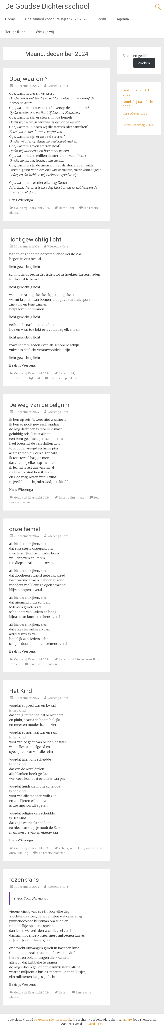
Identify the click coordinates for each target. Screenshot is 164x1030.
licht (71, 208)
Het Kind (20, 690)
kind (71, 659)
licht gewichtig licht (35, 239)
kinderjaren (83, 659)
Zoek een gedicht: (136, 56)
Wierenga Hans (58, 86)
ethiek (63, 848)
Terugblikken (15, 32)
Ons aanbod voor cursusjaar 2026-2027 (56, 19)
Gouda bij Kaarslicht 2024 (32, 208)
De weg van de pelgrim (39, 404)
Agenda (123, 19)
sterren (14, 664)
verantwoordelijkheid (24, 378)
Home (10, 19)
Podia (102, 19)
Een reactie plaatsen (63, 378)
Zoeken (144, 63)
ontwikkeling (18, 853)
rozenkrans (24, 879)
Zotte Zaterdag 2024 (138, 125)
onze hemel (24, 528)
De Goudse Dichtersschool (47, 6)
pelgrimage (76, 497)
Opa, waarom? (28, 78)
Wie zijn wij (45, 32)
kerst (63, 208)
